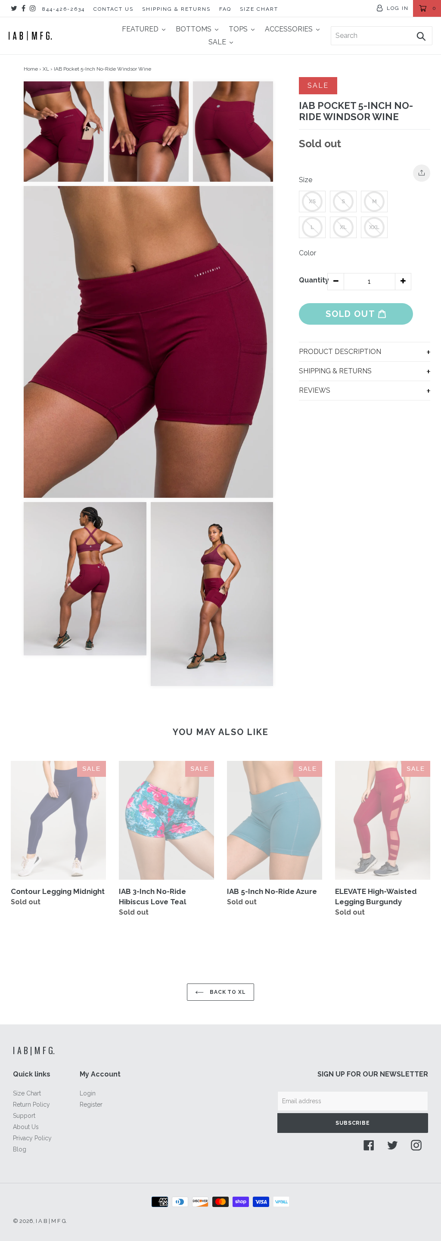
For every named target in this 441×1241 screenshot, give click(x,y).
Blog (19, 1149)
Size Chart (27, 1093)
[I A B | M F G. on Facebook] (23, 8)
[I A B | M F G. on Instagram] (33, 8)
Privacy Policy (32, 1138)
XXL (374, 227)
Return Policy (31, 1104)
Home (31, 69)
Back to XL (227, 992)
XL (46, 69)
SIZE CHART (259, 9)
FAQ (225, 9)
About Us (26, 1126)
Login (88, 1093)
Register (91, 1104)
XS (312, 201)
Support (24, 1115)
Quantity (313, 280)
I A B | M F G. (34, 1050)
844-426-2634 (63, 9)
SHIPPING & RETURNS (176, 9)
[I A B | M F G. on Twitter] (14, 8)
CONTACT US (113, 9)
